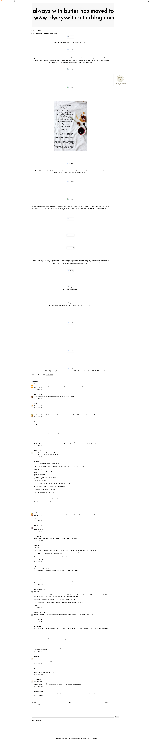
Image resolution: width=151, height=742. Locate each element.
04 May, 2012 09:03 (38, 435)
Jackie (35, 656)
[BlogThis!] (48, 375)
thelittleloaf (37, 536)
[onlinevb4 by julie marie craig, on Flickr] (70, 87)
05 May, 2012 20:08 (38, 584)
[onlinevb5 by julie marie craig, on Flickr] (70, 163)
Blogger (95, 738)
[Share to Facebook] (51, 375)
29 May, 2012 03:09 (38, 686)
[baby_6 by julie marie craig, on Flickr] (70, 271)
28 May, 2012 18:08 (38, 674)
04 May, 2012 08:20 (38, 417)
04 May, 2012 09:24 (38, 445)
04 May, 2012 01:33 (38, 398)
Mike (35, 637)
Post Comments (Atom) (42, 704)
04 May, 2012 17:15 (38, 507)
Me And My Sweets (38, 589)
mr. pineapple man (38, 412)
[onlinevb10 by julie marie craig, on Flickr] (70, 235)
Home (70, 702)
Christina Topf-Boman (39, 579)
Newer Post (33, 702)
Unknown (36, 384)
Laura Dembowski (38, 431)
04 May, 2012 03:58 (38, 408)
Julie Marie (37, 525)
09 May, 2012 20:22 (38, 632)
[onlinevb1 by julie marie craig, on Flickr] (70, 37)
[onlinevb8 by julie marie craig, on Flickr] (70, 199)
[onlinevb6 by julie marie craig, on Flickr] (70, 181)
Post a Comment (36, 699)
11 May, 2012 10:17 (38, 651)
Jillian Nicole (37, 394)
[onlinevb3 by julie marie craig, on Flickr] (70, 69)
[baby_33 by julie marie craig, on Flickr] (70, 351)
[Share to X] (49, 375)
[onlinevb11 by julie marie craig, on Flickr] (70, 248)
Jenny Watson (37, 691)
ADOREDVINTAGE (39, 612)
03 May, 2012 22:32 (38, 389)
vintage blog (40, 619)
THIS (80, 62)
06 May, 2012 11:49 (38, 607)
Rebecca (36, 545)
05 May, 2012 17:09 (38, 574)
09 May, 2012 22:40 (38, 641)
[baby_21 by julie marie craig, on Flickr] (70, 322)
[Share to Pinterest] (52, 375)
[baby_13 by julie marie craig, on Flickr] (70, 303)
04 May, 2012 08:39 (38, 426)
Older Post (107, 702)
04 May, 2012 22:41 (38, 531)
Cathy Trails (37, 512)
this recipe (45, 569)
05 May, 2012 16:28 (38, 562)
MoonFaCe (36, 450)
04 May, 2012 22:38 (38, 520)
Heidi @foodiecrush (39, 440)
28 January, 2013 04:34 (39, 695)
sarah (35, 461)
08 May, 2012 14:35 (38, 621)
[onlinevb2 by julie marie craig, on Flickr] (70, 50)
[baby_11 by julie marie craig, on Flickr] (70, 287)
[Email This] (46, 375)
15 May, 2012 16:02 (38, 664)
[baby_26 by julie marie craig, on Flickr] (70, 368)
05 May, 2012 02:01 (38, 540)
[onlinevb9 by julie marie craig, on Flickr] (70, 219)
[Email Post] (44, 374)
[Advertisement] (125, 39)
